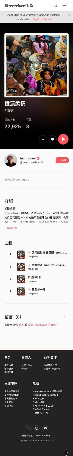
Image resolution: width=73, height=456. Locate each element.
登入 (21, 324)
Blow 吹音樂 (38, 398)
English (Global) (41, 19)
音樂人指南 (26, 365)
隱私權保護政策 (11, 391)
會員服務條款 (10, 398)
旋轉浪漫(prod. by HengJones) (50, 264)
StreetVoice (19, 5)
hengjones (28, 158)
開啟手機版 (27, 435)
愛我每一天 (38, 289)
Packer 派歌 (38, 402)
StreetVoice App (43, 435)
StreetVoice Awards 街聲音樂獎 (47, 391)
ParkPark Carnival (41, 409)
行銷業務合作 (50, 365)
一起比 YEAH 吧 (40, 413)
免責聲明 (8, 402)
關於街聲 (8, 365)
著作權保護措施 (11, 395)
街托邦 (24, 368)
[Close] (69, 15)
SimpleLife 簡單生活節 (43, 405)
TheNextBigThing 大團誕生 (45, 395)
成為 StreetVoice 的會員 (42, 324)
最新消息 (8, 368)
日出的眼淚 (34, 277)
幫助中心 (8, 405)
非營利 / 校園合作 (52, 368)
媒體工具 (8, 372)
